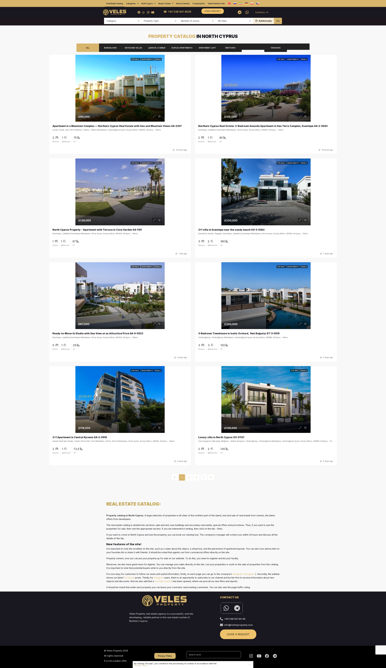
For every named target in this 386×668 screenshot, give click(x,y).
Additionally (265, 20)
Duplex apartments (182, 48)
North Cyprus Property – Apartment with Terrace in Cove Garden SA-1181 (97, 229)
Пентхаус (230, 48)
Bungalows (110, 48)
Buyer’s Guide (164, 3)
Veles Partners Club (216, 3)
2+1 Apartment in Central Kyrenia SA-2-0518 (79, 437)
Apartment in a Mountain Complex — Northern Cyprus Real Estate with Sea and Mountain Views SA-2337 (117, 125)
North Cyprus (147, 3)
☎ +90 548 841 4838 (177, 11)
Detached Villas (133, 48)
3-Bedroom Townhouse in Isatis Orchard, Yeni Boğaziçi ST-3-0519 (239, 333)
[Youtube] (153, 12)
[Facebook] (139, 12)
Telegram (159, 577)
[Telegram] (239, 12)
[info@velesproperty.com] (221, 624)
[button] (249, 664)
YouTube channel (163, 581)
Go (278, 20)
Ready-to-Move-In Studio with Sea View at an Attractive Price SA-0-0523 (97, 333)
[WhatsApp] (144, 12)
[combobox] (123, 21)
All (88, 48)
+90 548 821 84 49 (234, 618)
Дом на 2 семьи (156, 48)
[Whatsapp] (247, 12)
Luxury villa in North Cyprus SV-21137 (221, 437)
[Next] (204, 477)
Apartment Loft (207, 48)
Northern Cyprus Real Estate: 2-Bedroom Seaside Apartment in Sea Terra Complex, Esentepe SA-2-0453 (262, 125)
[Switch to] (229, 3)
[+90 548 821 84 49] (221, 618)
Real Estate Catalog (114, 3)
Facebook (129, 577)
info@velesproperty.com (238, 624)
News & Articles (183, 3)
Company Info (199, 3)
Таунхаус (276, 48)
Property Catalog (193, 36)
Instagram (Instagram (244, 574)
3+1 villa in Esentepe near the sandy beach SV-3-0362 (231, 229)
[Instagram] (148, 12)
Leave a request (212, 11)
